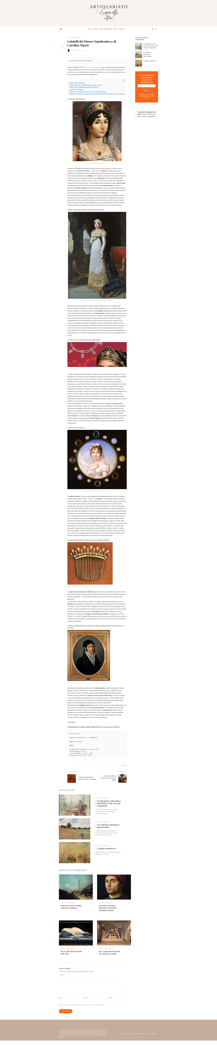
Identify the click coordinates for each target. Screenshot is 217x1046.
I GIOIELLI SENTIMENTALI (77, 83)
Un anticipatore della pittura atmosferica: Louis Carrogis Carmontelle (109, 803)
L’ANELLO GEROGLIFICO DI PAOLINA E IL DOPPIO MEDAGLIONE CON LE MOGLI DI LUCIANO (96, 94)
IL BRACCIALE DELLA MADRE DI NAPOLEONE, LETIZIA (85, 85)
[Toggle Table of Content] (122, 80)
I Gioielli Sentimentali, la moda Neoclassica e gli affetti (87, 778)
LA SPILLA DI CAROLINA (76, 89)
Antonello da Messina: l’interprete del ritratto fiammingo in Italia (108, 907)
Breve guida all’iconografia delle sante (71, 952)
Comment (62, 975)
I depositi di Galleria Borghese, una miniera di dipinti (108, 778)
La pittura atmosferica (106, 848)
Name (61, 997)
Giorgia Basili (75, 50)
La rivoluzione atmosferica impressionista (108, 826)
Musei (115, 29)
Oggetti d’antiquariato (105, 29)
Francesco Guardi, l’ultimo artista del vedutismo (71, 906)
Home (89, 29)
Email (85, 997)
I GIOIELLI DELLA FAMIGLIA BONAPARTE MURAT (83, 87)
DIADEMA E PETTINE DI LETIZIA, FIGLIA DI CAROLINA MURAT (87, 92)
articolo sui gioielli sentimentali (91, 67)
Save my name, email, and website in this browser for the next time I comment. (82, 1005)
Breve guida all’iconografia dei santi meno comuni (109, 952)
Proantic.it (122, 29)
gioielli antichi (96, 171)
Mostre (95, 29)
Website (110, 997)
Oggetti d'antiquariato (74, 37)
